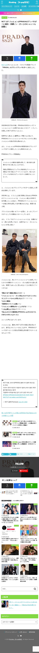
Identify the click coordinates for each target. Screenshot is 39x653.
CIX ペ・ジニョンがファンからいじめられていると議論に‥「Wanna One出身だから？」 (23, 605)
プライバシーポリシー (11, 632)
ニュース (17, 6)
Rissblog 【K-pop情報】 (19, 2)
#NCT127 (6, 397)
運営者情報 (32, 632)
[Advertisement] (19, 356)
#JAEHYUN (21, 395)
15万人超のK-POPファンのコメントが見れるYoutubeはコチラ (19, 13)
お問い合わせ (23, 632)
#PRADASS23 (13, 395)
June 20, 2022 (23, 402)
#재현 (27, 395)
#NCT (31, 395)
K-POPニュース (23, 454)
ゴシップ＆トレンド (7, 6)
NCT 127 (4, 17)
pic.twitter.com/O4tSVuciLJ (17, 397)
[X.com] (18, 10)
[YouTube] (21, 10)
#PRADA (6, 395)
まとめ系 (24, 6)
